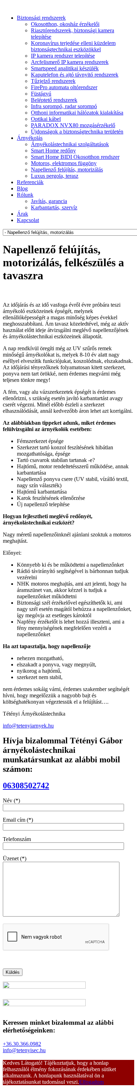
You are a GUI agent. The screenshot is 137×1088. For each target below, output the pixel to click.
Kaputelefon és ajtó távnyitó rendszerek (74, 75)
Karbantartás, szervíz (54, 207)
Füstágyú (41, 94)
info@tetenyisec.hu (24, 1050)
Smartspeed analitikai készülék (65, 68)
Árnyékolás (30, 138)
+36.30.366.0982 (22, 1044)
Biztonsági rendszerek (41, 18)
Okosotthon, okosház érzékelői (65, 24)
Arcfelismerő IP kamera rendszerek (70, 62)
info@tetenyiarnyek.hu (28, 726)
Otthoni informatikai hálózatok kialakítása (77, 113)
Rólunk (25, 195)
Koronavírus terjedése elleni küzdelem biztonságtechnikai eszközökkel (73, 46)
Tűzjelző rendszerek (53, 81)
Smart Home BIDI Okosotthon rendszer (75, 157)
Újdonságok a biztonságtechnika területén (77, 132)
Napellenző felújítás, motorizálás (67, 169)
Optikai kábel (46, 119)
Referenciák (30, 182)
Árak (22, 214)
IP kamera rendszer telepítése (63, 56)
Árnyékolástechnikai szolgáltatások (70, 144)
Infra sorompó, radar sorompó (64, 106)
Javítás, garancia (49, 201)
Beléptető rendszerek (54, 100)
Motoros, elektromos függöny (64, 163)
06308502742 (26, 785)
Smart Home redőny (53, 151)
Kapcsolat (28, 220)
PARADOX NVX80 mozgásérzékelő (73, 125)
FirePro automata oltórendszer (64, 87)
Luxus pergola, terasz (54, 176)
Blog (22, 188)
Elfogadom (91, 1082)
